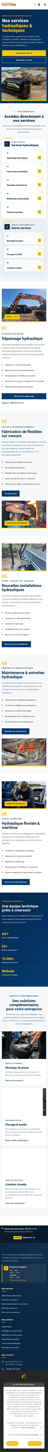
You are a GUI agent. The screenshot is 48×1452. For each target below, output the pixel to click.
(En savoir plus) (28, 1427)
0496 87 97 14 (24, 1238)
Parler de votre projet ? (15, 1203)
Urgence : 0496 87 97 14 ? (13, 403)
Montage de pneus (9, 1313)
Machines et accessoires (12, 1340)
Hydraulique (7, 1331)
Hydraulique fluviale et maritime (15, 1309)
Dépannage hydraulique (11, 1300)
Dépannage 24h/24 (24, 53)
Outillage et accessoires (12, 1336)
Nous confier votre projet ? (17, 1140)
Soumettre (12, 1443)
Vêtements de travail (10, 1352)
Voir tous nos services (11, 1317)
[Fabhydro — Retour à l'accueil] (9, 1252)
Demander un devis (24, 60)
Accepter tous (35, 1443)
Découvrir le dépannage (24, 396)
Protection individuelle (11, 1348)
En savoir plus (11, 494)
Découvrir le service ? (14, 1080)
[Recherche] (44, 4)
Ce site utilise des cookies (23, 1384)
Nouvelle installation (10, 1305)
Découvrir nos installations (16, 644)
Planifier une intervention (15, 731)
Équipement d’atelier (10, 1344)
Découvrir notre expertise (16, 882)
